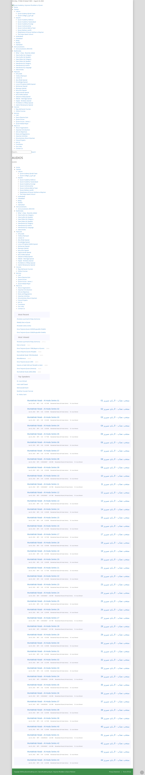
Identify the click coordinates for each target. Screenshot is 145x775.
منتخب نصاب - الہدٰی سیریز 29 (115, 634)
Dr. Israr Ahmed (22, 381)
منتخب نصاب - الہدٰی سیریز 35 (115, 685)
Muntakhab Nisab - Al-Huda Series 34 (43, 676)
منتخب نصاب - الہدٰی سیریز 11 (115, 484)
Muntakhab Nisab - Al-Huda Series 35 (43, 685)
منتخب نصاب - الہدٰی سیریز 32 (115, 660)
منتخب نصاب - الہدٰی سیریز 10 (115, 476)
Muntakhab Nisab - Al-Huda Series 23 (43, 584)
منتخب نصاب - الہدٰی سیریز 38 (115, 710)
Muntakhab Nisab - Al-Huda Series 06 (43, 442)
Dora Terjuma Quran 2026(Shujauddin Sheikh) (31, 332)
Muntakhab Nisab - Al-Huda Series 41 (43, 735)
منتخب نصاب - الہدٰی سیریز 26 (115, 609)
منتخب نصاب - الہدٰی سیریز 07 (115, 451)
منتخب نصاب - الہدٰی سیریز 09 (115, 467)
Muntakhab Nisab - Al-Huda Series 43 (43, 752)
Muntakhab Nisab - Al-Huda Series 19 (43, 551)
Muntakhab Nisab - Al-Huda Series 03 (43, 417)
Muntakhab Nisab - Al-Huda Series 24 (43, 593)
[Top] (142, 772)
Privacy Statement (114, 772)
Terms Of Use (127, 772)
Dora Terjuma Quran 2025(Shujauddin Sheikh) (31, 329)
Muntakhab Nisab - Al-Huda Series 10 (43, 476)
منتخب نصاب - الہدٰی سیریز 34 (115, 676)
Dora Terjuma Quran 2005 (25, 362)
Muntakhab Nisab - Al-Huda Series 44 (43, 760)
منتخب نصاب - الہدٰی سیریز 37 (115, 701)
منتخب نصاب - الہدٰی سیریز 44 (115, 760)
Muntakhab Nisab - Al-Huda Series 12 (43, 492)
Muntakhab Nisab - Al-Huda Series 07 (43, 451)
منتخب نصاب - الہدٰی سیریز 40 (115, 726)
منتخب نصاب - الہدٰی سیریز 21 (115, 568)
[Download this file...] (16, 402)
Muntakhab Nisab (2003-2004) (26, 372)
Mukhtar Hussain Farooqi (25, 391)
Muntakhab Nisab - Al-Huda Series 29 (43, 635)
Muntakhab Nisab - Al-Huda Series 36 (43, 693)
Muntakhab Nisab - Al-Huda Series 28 (43, 626)
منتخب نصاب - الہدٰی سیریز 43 (115, 752)
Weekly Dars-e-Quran (23, 322)
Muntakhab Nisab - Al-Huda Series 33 (43, 668)
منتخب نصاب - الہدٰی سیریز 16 (115, 526)
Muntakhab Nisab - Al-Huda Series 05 (43, 434)
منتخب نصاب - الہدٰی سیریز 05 (115, 434)
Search (33, 152)
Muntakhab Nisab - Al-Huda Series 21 (43, 568)
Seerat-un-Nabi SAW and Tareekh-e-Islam (30, 365)
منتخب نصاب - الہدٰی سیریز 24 (115, 593)
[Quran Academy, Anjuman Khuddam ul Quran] (27, 5)
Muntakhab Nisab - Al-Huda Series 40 (43, 726)
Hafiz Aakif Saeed (22, 384)
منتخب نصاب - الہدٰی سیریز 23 (115, 584)
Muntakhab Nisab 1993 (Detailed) (27, 355)
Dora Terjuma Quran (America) (26, 368)
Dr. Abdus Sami (21, 394)
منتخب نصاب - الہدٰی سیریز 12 (115, 492)
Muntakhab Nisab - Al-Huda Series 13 (43, 501)
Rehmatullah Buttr (23, 388)
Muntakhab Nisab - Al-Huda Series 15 (43, 518)
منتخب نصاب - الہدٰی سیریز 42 (115, 743)
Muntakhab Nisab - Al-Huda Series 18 (43, 543)
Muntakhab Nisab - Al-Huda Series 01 (43, 400)
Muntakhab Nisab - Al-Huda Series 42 (43, 743)
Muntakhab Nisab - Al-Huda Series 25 (43, 601)
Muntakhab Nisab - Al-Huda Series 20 (43, 559)
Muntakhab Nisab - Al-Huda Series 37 (43, 701)
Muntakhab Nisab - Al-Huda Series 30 (43, 643)
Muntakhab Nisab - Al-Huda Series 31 (43, 651)
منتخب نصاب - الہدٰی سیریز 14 (115, 509)
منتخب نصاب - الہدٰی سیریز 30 (115, 643)
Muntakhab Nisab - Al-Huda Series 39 (43, 718)
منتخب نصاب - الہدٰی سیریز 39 (115, 718)
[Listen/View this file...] (22, 402)
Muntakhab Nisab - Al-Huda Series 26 (43, 609)
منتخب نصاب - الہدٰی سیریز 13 (115, 501)
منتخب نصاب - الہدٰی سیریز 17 (115, 534)
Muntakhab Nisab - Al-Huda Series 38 (43, 710)
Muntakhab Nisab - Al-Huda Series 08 (43, 459)
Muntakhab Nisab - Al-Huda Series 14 (43, 509)
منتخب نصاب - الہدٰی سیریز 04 (115, 426)
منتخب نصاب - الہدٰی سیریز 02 (115, 409)
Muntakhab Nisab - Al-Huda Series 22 (43, 576)
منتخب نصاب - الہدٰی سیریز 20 (115, 559)
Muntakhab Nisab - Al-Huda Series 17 (43, 534)
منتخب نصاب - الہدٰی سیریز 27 (115, 618)
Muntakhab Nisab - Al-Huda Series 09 (43, 467)
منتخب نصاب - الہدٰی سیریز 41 (115, 735)
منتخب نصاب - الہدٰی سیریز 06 (115, 442)
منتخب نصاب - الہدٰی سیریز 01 (115, 400)
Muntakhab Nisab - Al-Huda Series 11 (43, 484)
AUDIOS (14, 162)
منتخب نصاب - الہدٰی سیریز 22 (115, 576)
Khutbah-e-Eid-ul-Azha (24, 326)
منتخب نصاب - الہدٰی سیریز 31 (115, 651)
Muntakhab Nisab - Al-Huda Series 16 (43, 526)
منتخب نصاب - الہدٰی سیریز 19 (115, 551)
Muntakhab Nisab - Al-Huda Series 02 (43, 409)
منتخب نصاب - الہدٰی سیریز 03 (115, 417)
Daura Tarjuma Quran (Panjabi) (26, 352)
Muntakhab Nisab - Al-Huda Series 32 (43, 660)
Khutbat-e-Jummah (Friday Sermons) (28, 319)
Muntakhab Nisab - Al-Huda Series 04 (43, 426)
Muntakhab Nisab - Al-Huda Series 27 (43, 618)
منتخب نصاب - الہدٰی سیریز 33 (115, 668)
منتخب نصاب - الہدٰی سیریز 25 (115, 601)
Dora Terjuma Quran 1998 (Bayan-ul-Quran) (30, 348)
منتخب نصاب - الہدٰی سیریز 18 (115, 543)
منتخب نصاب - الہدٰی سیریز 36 (115, 693)
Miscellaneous (21, 358)
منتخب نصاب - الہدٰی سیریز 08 (115, 459)
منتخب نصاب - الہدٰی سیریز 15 (115, 517)
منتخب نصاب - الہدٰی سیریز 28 (115, 626)
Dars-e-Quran (21, 345)
